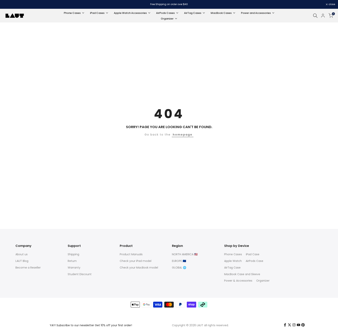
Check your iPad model (135, 261)
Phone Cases (233, 254)
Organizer (263, 281)
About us (21, 254)
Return (72, 261)
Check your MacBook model (139, 267)
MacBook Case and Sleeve (242, 274)
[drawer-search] (315, 15)
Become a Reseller (28, 267)
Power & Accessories (238, 281)
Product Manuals (131, 254)
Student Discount (80, 274)
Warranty (74, 267)
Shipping (73, 254)
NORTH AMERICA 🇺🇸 (185, 254)
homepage (182, 135)
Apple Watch (233, 261)
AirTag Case (232, 267)
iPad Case (252, 254)
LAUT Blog (21, 261)
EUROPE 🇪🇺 (179, 261)
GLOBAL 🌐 (179, 267)
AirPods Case (254, 261)
